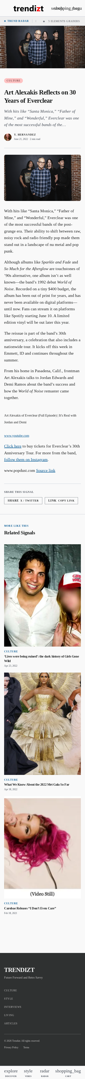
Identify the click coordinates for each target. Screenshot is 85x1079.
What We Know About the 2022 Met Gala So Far (36, 784)
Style (8, 998)
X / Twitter (23, 500)
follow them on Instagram (26, 459)
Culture (13, 80)
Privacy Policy (11, 1047)
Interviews (12, 1007)
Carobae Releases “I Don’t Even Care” (30, 908)
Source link (45, 470)
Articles (11, 1023)
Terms (26, 1047)
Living (9, 1015)
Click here (12, 446)
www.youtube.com (16, 435)
